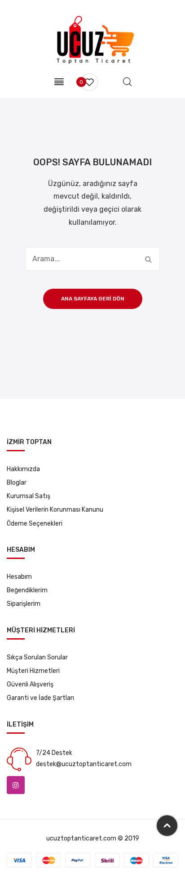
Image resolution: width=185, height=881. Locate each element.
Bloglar (16, 482)
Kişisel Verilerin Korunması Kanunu (55, 509)
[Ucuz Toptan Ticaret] (92, 39)
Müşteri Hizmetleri (33, 671)
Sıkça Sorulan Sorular (37, 657)
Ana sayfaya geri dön (92, 298)
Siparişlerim (23, 604)
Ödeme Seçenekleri (34, 523)
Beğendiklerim (27, 590)
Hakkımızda (23, 469)
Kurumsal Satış (28, 496)
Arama (148, 259)
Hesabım (19, 577)
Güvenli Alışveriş (30, 684)
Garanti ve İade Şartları (40, 698)
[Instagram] (16, 785)
